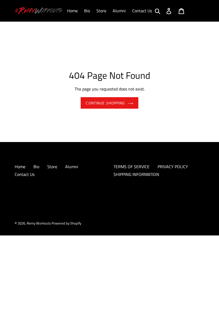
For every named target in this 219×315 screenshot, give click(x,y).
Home (20, 166)
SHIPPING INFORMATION (136, 174)
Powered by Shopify (66, 223)
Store (52, 166)
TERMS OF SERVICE (132, 166)
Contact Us (24, 174)
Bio (36, 166)
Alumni (71, 166)
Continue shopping (105, 103)
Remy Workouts (39, 223)
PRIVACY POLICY (173, 166)
